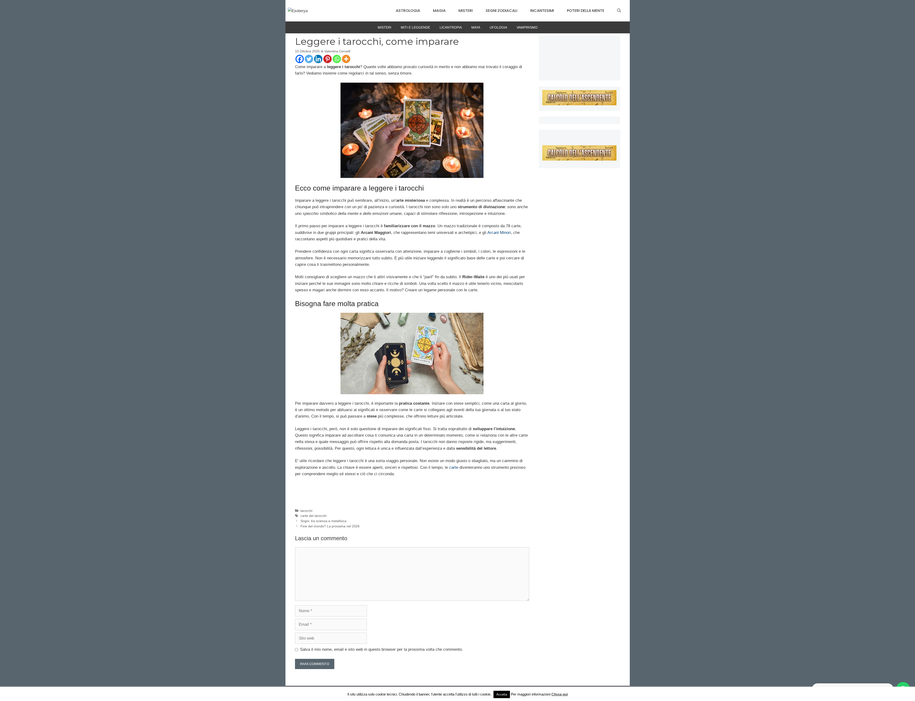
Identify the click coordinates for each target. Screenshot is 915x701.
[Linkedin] (318, 59)
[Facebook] (299, 59)
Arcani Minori (499, 232)
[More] (346, 59)
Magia (439, 10)
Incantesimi (542, 10)
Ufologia (498, 27)
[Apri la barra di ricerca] (619, 11)
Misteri (465, 10)
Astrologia (408, 10)
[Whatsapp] (337, 59)
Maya (475, 27)
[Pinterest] (327, 59)
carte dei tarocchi (313, 516)
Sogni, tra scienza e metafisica (323, 521)
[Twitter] (309, 59)
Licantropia (451, 27)
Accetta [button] (501, 694)
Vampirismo (527, 27)
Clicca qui (559, 694)
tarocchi (306, 511)
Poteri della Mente (585, 10)
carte (453, 467)
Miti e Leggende (415, 27)
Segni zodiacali (501, 10)
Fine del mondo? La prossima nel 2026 (330, 526)
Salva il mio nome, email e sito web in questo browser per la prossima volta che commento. (381, 649)
